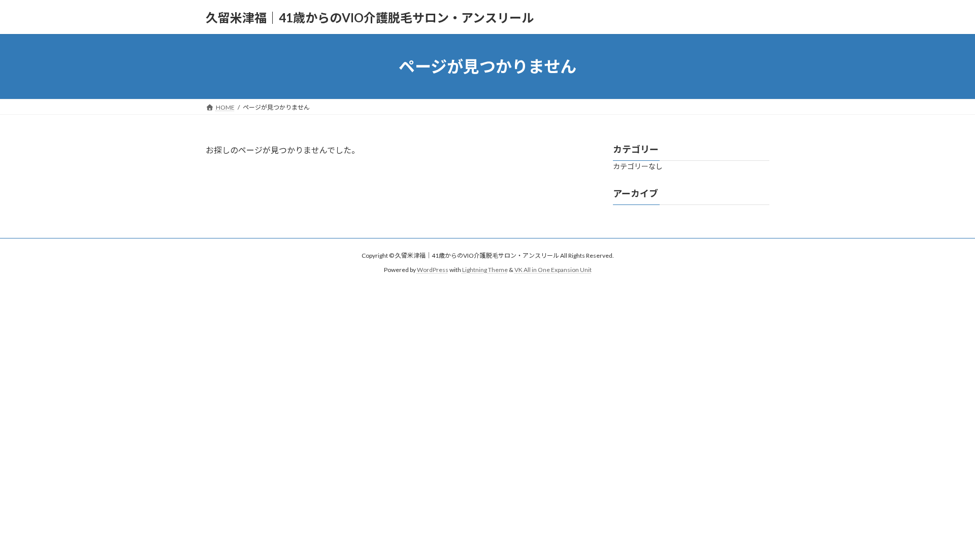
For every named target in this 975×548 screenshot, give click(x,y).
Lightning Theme (485, 269)
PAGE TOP (943, 522)
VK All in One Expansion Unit (553, 269)
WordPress (432, 269)
